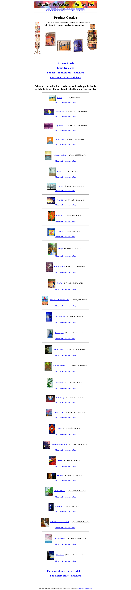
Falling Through (59, 266)
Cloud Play (60, 200)
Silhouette (58, 506)
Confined (60, 231)
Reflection (60, 475)
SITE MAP (82, 10)
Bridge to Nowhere (60, 155)
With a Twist (60, 555)
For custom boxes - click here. (66, 575)
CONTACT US (74, 10)
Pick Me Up (60, 398)
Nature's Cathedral (59, 365)
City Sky (60, 186)
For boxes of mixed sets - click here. (65, 571)
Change (59, 171)
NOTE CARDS (80, 9)
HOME (48, 9)
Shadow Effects (59, 491)
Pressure (59, 428)
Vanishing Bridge (60, 538)
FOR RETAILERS (64, 10)
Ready (60, 460)
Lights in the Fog (59, 316)
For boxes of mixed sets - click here (65, 72)
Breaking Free (59, 139)
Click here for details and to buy (65, 102)
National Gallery (59, 349)
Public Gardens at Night (60, 444)
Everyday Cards (65, 68)
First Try (60, 283)
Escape (60, 248)
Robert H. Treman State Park (59, 522)
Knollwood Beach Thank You (59, 300)
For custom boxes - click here (65, 77)
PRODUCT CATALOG (52, 10)
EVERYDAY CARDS (57, 9)
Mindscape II (59, 333)
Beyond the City (61, 111)
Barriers (59, 98)
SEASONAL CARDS (69, 9)
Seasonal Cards (66, 63)
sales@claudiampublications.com (85, 588)
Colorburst (59, 215)
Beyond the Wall (60, 125)
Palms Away (59, 382)
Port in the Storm (59, 412)
